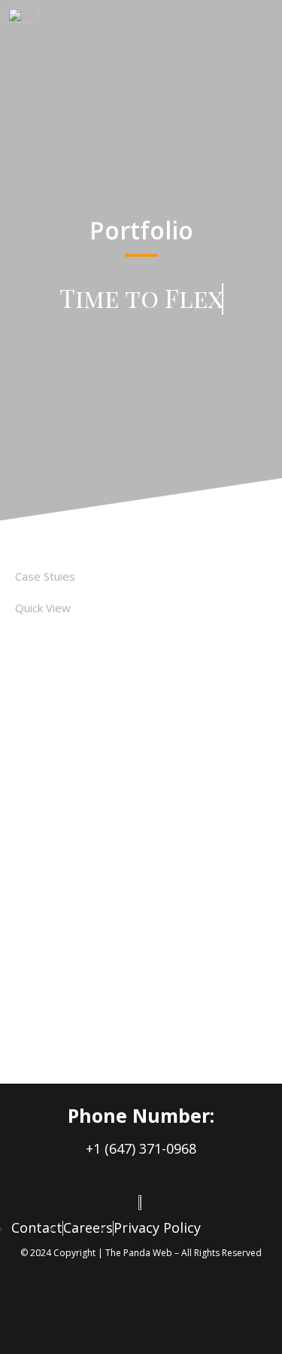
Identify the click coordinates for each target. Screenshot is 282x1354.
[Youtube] (214, 1312)
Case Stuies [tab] (45, 576)
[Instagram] (101, 1312)
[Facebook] (64, 1312)
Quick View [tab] (43, 607)
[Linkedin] (139, 1312)
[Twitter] (177, 1312)
